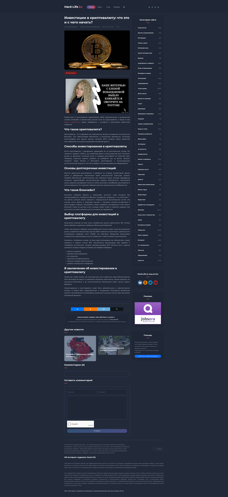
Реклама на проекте (145, 134)
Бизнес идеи (142, 189)
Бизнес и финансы (87, 26)
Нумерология (142, 154)
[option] (80, 348)
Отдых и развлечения (145, 124)
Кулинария (141, 108)
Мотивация (142, 38)
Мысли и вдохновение (146, 33)
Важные (140, 58)
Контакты (117, 7)
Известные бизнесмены (146, 184)
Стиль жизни (142, 88)
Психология (142, 28)
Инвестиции (96, 26)
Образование (142, 255)
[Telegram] (103, 309)
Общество (141, 230)
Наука (140, 220)
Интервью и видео (144, 73)
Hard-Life (73, 7)
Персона (141, 250)
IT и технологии (143, 245)
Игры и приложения (145, 68)
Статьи (99, 7)
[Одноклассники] (90, 309)
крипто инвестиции (72, 122)
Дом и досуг (142, 93)
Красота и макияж (144, 98)
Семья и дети (142, 43)
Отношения (142, 78)
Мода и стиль (142, 129)
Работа (140, 164)
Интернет (141, 240)
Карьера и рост (143, 169)
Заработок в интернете (146, 204)
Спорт (140, 103)
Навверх (159, 449)
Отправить (97, 431)
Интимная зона (143, 48)
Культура (141, 210)
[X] (116, 309)
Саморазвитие (143, 83)
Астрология (142, 149)
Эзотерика (141, 144)
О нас (108, 7)
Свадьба (141, 119)
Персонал (141, 174)
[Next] (128, 330)
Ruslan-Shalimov (72, 26)
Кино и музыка (143, 235)
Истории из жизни (144, 225)
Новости (141, 260)
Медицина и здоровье (146, 113)
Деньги (140, 179)
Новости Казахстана (145, 53)
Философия (142, 139)
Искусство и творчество (146, 215)
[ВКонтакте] (77, 309)
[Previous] (125, 330)
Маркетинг (142, 199)
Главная (91, 7)
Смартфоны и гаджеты (146, 63)
